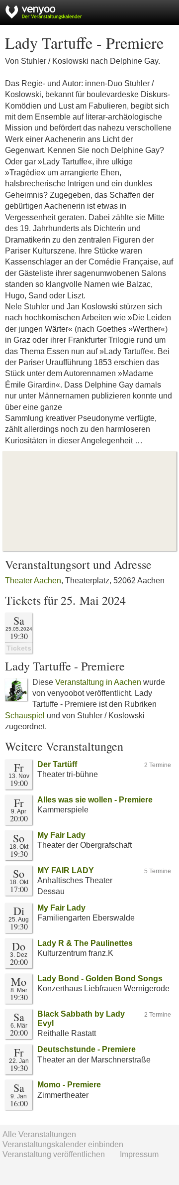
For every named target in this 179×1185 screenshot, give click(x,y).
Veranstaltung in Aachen (98, 682)
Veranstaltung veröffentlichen (53, 1154)
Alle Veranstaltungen (39, 1134)
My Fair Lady (61, 835)
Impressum (139, 1154)
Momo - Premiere (69, 1084)
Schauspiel (25, 715)
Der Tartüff (57, 764)
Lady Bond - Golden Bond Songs (100, 978)
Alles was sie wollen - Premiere (95, 799)
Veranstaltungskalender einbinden (62, 1144)
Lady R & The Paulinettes (85, 943)
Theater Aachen (33, 580)
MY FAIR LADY (65, 870)
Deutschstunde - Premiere (86, 1049)
